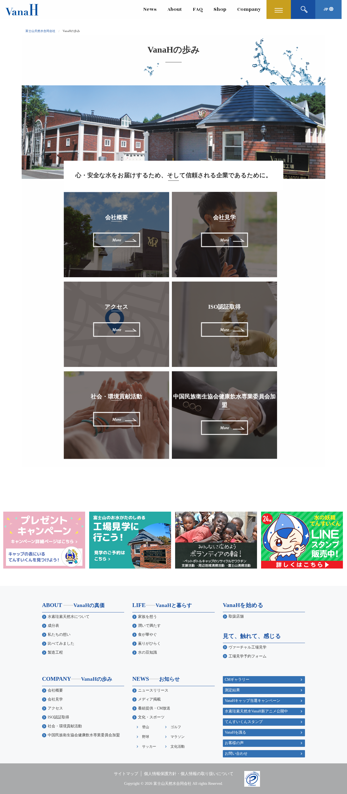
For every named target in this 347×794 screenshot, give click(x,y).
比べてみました (61, 643)
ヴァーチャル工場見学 (247, 647)
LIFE (162, 605)
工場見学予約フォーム (247, 656)
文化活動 (178, 746)
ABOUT (73, 605)
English (315, 22)
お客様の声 (234, 743)
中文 (311, 36)
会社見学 (55, 699)
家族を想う (147, 617)
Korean (314, 29)
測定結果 (232, 690)
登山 (145, 727)
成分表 (53, 626)
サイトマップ (126, 773)
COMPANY (77, 679)
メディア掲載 (149, 699)
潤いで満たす (149, 626)
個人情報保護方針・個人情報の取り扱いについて (188, 773)
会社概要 (55, 690)
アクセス (55, 708)
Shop (220, 9)
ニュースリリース (153, 690)
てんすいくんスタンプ (244, 722)
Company (249, 9)
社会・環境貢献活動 (65, 726)
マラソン (178, 737)
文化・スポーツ (151, 717)
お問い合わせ (236, 753)
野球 (145, 737)
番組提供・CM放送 (154, 708)
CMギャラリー (237, 679)
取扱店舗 (236, 616)
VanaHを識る (235, 732)
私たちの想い (59, 634)
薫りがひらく (149, 643)
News (149, 9)
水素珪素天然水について (68, 617)
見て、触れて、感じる (252, 636)
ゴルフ (176, 727)
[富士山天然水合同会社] (21, 9)
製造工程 (55, 652)
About (174, 9)
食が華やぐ (147, 634)
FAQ (198, 9)
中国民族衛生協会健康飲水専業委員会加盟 (84, 735)
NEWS (156, 679)
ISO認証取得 (58, 717)
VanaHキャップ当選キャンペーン (252, 701)
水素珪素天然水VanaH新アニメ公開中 (256, 711)
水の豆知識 (147, 652)
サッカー (149, 746)
